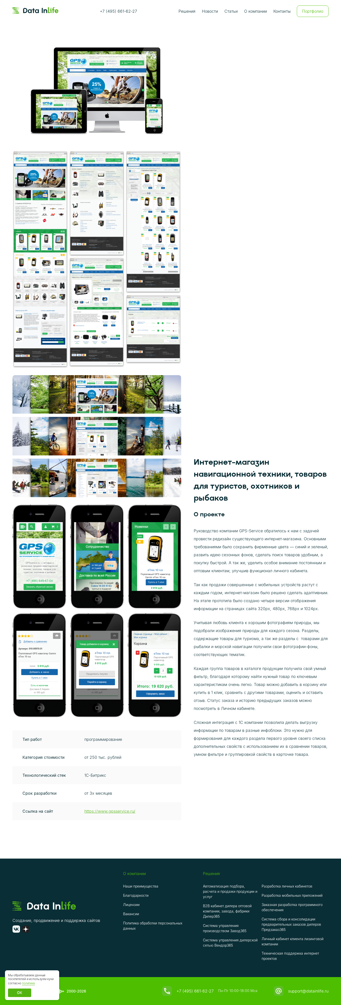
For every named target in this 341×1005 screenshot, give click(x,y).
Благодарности (136, 895)
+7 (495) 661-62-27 (118, 11)
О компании (255, 11)
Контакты (282, 11)
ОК (19, 993)
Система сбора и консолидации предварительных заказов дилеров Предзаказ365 (291, 924)
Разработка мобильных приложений (292, 895)
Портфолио (312, 11)
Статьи (231, 11)
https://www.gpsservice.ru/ (109, 811)
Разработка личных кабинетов (287, 886)
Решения (186, 11)
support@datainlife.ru (308, 991)
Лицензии (131, 904)
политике (28, 983)
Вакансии (131, 914)
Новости (210, 11)
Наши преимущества (140, 886)
